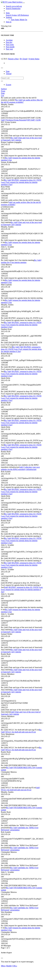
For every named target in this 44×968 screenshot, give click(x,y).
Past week (10, 45)
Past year (9, 49)
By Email (23, 59)
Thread (8, 74)
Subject (4, 89)
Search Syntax (11, 15)
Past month (10, 47)
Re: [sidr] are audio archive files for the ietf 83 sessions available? (22, 101)
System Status (34, 59)
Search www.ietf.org (14, 6)
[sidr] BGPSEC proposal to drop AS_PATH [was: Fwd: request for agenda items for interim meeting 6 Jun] (22, 589)
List (2, 95)
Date (8, 71)
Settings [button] (9, 17)
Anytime (9, 40)
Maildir (9, 966)
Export (8, 85)
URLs (14, 966)
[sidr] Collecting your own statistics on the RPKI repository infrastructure (20, 468)
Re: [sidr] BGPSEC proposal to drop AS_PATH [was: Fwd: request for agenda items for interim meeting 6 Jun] (21, 182)
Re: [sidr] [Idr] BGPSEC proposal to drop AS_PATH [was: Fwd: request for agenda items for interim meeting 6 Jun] (21, 349)
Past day (9, 42)
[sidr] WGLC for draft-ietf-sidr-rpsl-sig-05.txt (20, 789)
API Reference (23, 15)
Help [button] (8, 13)
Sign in (8, 22)
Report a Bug (13, 59)
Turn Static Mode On (19, 20)
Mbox (3, 966)
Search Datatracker (13, 8)
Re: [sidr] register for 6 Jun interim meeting (21, 261)
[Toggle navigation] (24, 2)
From (3, 91)
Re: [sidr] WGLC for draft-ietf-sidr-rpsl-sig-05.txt (21, 731)
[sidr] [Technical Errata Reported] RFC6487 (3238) (21, 120)
